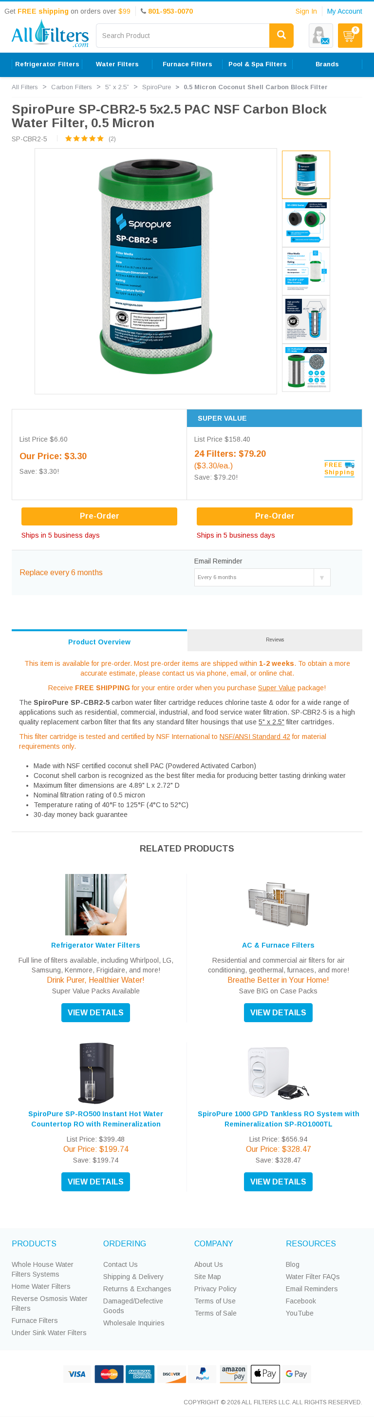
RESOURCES (311, 1244)
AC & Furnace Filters (278, 945)
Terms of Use (215, 1301)
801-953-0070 (170, 11)
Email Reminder (218, 561)
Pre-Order (275, 516)
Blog (292, 1264)
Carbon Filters (71, 87)
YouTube (300, 1313)
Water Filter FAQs (313, 1277)
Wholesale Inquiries (134, 1323)
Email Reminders (312, 1289)
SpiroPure (156, 87)
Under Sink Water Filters (49, 1333)
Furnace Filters (35, 1320)
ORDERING (124, 1244)
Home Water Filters (41, 1286)
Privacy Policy (215, 1289)
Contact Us (120, 1264)
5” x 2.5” (117, 87)
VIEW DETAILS (96, 1013)
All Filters (25, 87)
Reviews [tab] (275, 639)
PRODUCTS (34, 1244)
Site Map (207, 1277)
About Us (208, 1264)
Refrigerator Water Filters (95, 945)
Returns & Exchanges (137, 1289)
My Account (344, 11)
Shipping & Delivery (133, 1277)
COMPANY (213, 1244)
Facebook (301, 1301)
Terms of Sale (215, 1313)
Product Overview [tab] (99, 642)
